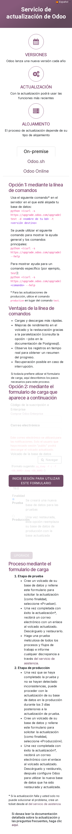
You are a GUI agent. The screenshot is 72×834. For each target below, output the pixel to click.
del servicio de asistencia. (44, 804)
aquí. (15, 825)
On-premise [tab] (36, 151)
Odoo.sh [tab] (36, 161)
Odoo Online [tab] (36, 171)
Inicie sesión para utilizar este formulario (36, 481)
